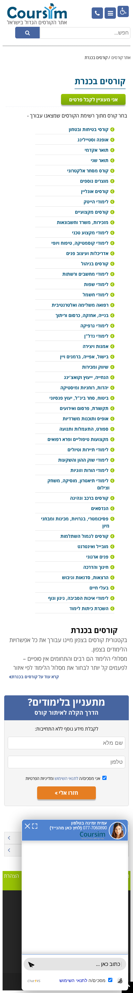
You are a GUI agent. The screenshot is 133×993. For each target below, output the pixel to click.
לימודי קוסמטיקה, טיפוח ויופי (79, 243)
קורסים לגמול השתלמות (84, 536)
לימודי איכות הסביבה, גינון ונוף (78, 598)
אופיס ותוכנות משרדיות (85, 418)
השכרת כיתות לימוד (88, 608)
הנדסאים (99, 508)
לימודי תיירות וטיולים (87, 449)
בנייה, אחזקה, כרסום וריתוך (82, 315)
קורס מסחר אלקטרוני (87, 171)
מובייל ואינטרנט (92, 546)
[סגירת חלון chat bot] (27, 825)
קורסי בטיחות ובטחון (88, 129)
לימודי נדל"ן (96, 336)
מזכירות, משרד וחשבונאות (82, 222)
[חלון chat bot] (75, 904)
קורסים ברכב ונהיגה (89, 498)
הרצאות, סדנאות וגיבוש (85, 577)
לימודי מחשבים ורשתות (85, 274)
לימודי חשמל (95, 295)
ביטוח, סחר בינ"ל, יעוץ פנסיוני (78, 398)
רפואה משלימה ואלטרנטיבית (80, 305)
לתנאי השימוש (66, 778)
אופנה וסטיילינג (92, 140)
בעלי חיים (98, 588)
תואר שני (99, 160)
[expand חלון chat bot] (34, 825)
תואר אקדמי (96, 150)
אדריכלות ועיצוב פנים (87, 253)
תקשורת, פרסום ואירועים (84, 408)
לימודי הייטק (96, 202)
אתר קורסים (120, 57)
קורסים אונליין (94, 191)
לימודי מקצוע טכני (90, 233)
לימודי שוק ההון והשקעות (83, 460)
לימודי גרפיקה (94, 325)
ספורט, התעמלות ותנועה (83, 429)
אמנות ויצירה (95, 346)
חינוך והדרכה (95, 567)
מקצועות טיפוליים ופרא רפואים (77, 439)
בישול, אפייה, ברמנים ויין (84, 356)
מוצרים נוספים (94, 181)
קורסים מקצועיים (91, 212)
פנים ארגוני (97, 557)
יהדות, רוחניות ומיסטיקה (84, 387)
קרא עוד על (35, 677)
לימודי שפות (96, 284)
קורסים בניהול (94, 264)
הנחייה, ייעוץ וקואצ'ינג (86, 377)
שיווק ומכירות (95, 367)
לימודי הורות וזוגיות (89, 470)
